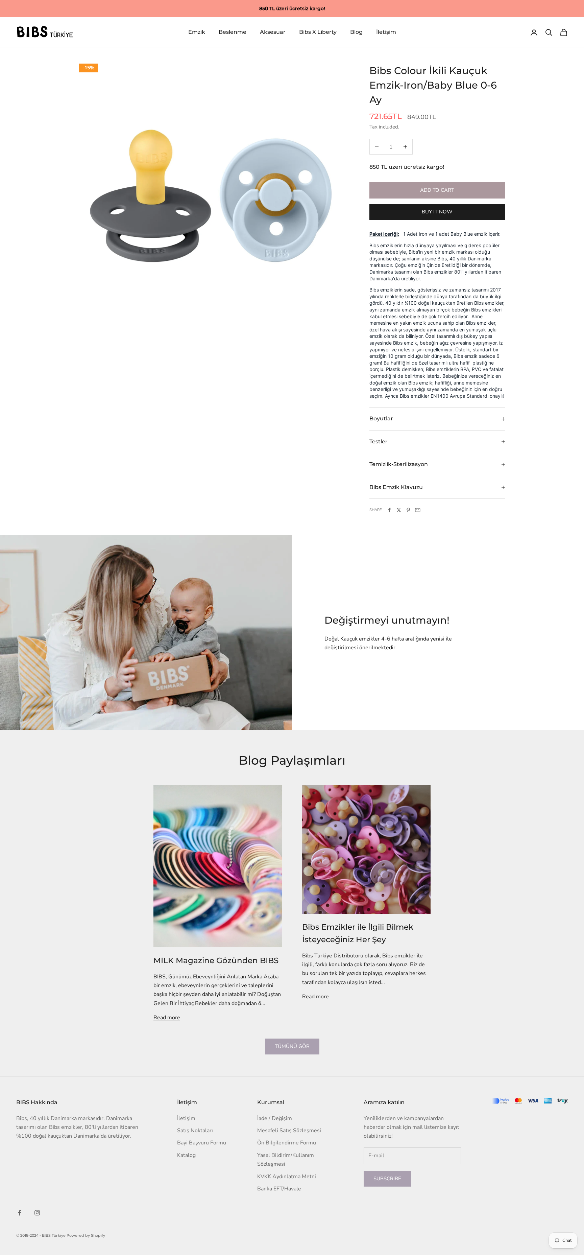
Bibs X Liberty (318, 32)
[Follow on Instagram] (37, 1212)
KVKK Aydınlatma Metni (286, 1176)
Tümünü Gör (292, 1046)
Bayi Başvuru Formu (201, 1142)
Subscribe (387, 1178)
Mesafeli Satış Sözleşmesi (289, 1130)
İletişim (386, 32)
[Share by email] (417, 510)
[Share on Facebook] (389, 510)
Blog (356, 32)
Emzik (196, 32)
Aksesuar (273, 32)
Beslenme (232, 32)
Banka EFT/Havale (279, 1188)
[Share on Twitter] (399, 510)
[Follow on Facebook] (19, 1212)
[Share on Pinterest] (408, 510)
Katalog (186, 1155)
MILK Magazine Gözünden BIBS (215, 960)
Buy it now (437, 211)
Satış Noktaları (195, 1130)
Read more (166, 1017)
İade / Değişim (274, 1118)
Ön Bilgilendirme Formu (286, 1142)
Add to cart (437, 190)
